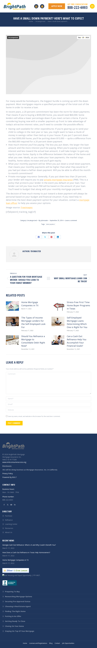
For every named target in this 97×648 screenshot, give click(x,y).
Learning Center (11, 524)
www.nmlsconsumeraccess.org (14, 462)
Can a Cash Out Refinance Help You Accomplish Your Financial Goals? (76, 341)
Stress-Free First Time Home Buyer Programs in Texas (78, 305)
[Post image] (12, 306)
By (43, 220)
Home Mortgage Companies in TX (29, 304)
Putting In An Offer (13, 616)
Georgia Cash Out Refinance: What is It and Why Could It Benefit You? (29, 545)
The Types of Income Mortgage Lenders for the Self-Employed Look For (33, 322)
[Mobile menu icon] (92, 6)
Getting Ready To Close (15, 621)
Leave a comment (71, 220)
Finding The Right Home (15, 611)
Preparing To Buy (12, 591)
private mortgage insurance (58, 179)
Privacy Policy (7, 473)
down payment (50, 224)
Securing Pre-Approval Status (17, 601)
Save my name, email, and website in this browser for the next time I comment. (34, 416)
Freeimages (27, 207)
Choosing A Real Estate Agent (18, 606)
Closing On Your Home (14, 626)
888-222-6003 (77, 7)
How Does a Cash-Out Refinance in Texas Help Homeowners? (26, 552)
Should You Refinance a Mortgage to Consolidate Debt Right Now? (33, 341)
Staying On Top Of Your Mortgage (19, 631)
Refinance (9, 520)
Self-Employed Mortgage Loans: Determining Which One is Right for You (77, 322)
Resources (9, 528)
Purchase (8, 516)
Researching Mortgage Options (18, 596)
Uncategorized (13, 37)
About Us (8, 532)
